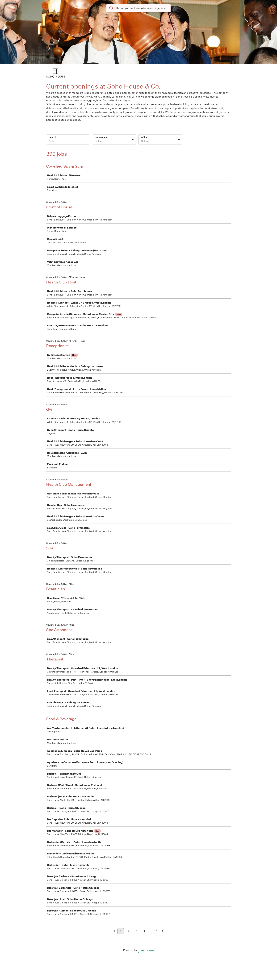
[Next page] (162, 931)
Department (101, 137)
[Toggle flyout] (133, 140)
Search (52, 137)
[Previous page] (114, 931)
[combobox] (141, 141)
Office (144, 137)
